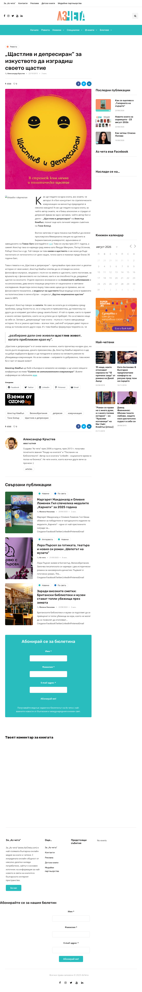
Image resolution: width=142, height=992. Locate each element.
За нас (13, 887)
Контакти (23, 3)
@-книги (89, 30)
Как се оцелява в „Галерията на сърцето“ (124, 103)
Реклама (34, 3)
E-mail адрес (48, 682)
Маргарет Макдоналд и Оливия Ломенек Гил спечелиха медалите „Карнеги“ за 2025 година (63, 503)
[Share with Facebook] (78, 83)
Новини (56, 30)
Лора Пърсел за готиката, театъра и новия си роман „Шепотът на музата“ (63, 549)
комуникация (75, 413)
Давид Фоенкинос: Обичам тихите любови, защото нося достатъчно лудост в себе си (126, 414)
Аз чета (42, 557)
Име (48, 651)
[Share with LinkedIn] (89, 83)
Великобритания (38, 413)
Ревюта (45, 30)
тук (50, 243)
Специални (73, 30)
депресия (57, 413)
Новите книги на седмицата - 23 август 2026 (124, 119)
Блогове (104, 30)
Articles (28, 469)
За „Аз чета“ (10, 3)
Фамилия (48, 667)
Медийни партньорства (70, 3)
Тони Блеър (13, 417)
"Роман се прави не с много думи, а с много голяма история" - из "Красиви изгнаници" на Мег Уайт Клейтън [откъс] (105, 417)
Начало (34, 30)
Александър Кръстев (16, 73)
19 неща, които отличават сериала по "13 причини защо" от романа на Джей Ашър (105, 374)
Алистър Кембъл (15, 413)
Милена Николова (47, 511)
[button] (48, 139)
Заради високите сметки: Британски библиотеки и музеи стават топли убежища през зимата (61, 596)
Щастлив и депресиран (37, 417)
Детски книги (48, 3)
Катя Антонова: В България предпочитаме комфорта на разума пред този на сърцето (127, 374)
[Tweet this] (83, 83)
